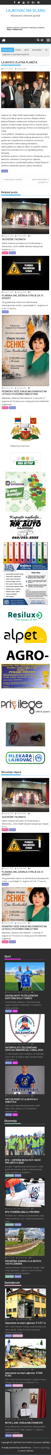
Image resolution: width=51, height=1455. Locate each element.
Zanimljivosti (17, 1336)
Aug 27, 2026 (8, 292)
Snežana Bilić (22, 69)
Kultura (5, 253)
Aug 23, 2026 (12, 1096)
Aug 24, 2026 (12, 992)
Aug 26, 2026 (8, 388)
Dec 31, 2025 (12, 1157)
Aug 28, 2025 (12, 1208)
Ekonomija (9, 1175)
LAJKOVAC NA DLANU (25, 10)
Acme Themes (26, 1450)
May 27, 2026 (12, 1369)
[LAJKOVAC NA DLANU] (3, 40)
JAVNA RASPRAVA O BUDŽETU (40, 181)
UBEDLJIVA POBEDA (13, 179)
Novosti (4, 171)
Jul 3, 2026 (11, 1319)
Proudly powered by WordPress (16, 1447)
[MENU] (48, 40)
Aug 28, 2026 (8, 236)
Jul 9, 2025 (11, 1258)
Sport (15, 1011)
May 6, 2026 (11, 1419)
